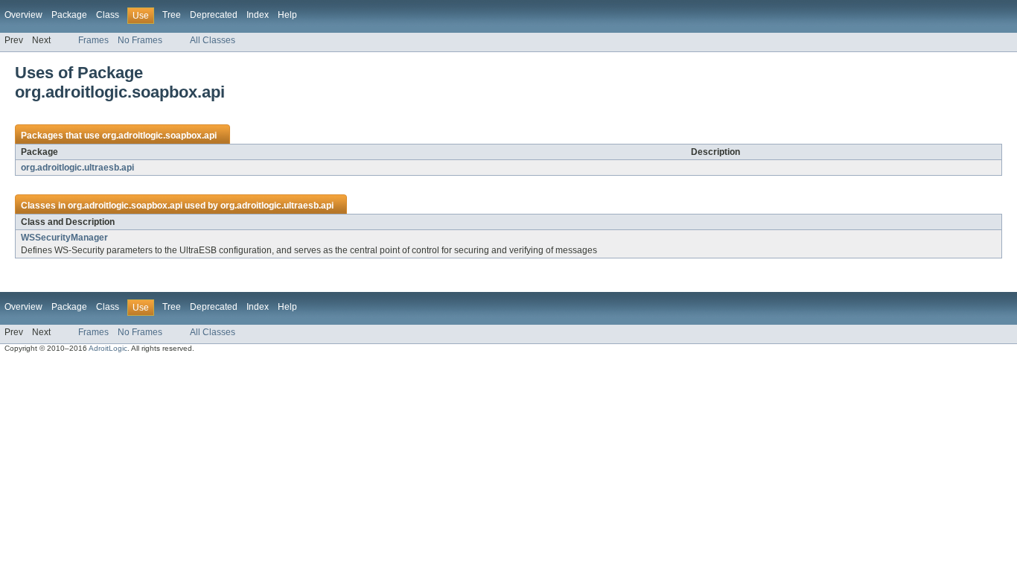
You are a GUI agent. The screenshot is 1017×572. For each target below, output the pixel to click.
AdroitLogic (108, 348)
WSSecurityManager (64, 237)
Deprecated (213, 15)
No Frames (140, 40)
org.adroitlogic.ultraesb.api (77, 167)
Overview (23, 15)
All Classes (212, 40)
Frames (93, 40)
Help (287, 15)
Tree (171, 15)
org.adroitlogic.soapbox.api (159, 135)
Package (69, 15)
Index (257, 15)
